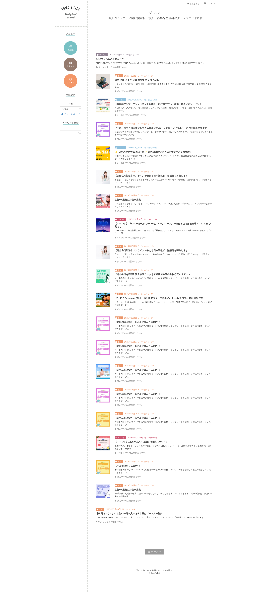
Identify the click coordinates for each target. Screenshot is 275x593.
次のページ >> (154, 551)
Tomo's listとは (142, 570)
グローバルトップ (71, 114)
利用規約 (156, 570)
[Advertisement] (71, 187)
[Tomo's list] (70, 12)
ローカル (71, 83)
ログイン (210, 3)
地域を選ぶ (194, 3)
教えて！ (71, 66)
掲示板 (71, 50)
